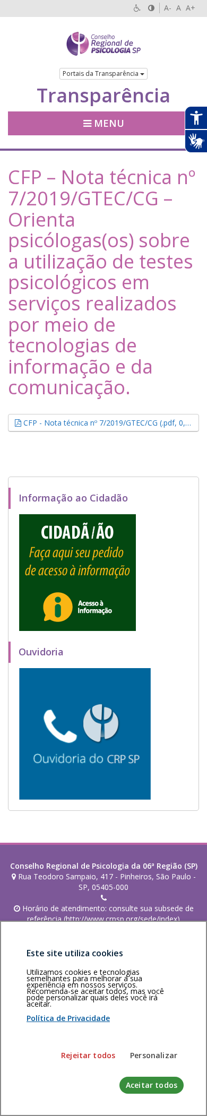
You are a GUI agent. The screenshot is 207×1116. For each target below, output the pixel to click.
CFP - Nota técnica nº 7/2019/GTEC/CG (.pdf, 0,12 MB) (110, 422)
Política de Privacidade (68, 1018)
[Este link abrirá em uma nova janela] (77, 571)
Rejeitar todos (88, 1055)
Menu (107, 123)
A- (167, 8)
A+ (190, 8)
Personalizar (153, 1055)
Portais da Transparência (101, 73)
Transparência (103, 95)
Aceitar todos (151, 1085)
